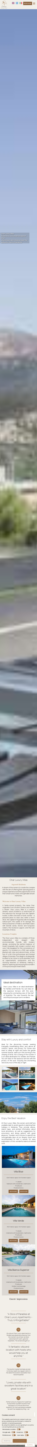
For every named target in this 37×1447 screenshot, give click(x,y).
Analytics (20, 1432)
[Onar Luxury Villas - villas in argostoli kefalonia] (4, 4)
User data (20, 1435)
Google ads (6, 1432)
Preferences (6, 1435)
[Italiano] (20, 3)
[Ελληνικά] (17, 3)
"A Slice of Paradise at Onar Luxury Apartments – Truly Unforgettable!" (18, 1317)
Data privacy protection (16, 1427)
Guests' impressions (18, 1298)
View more (13, 1191)
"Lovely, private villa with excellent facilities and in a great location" (18, 1385)
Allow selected (20, 1441)
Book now (27, 3)
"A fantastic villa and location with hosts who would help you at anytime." (18, 1351)
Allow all (30, 1445)
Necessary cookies (9, 1429)
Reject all (7, 1441)
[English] (13, 3)
